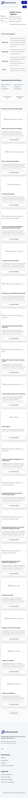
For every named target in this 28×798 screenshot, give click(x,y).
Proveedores (4, 760)
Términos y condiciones (7, 782)
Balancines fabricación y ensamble (12, 128)
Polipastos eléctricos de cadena (11, 628)
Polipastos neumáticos (8, 693)
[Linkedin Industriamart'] (2, 748)
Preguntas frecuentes (7, 765)
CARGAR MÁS (14, 713)
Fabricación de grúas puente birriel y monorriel (12, 326)
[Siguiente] (24, 91)
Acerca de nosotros (6, 774)
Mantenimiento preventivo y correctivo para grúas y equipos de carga (13, 527)
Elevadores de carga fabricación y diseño (14, 293)
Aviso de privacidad (6, 779)
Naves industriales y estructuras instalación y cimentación (11, 561)
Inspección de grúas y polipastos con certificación (12, 459)
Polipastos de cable (7, 595)
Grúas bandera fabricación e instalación (13, 394)
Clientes (3, 758)
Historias (3, 763)
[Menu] (24, 2)
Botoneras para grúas (8, 194)
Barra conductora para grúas (10, 161)
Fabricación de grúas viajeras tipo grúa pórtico (13, 360)
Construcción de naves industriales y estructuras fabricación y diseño (12, 227)
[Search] (24, 7)
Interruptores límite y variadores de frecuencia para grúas (12, 493)
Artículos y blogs (6, 777)
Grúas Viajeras (6, 426)
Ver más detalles (14, 140)
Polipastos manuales (8, 660)
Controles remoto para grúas (10, 260)
